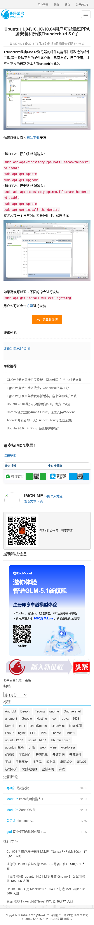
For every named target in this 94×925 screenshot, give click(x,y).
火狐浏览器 (29, 769)
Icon (54, 718)
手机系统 (22, 761)
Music (42, 915)
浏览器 (81, 761)
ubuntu (70, 733)
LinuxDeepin (38, 725)
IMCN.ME (18, 43)
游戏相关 (11, 769)
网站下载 (33, 137)
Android (10, 711)
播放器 (37, 761)
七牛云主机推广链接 (17, 680)
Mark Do (12, 799)
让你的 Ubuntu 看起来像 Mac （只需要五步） (38, 864)
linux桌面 (75, 725)
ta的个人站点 (53, 496)
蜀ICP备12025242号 (76, 915)
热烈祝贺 (23, 788)
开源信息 (42, 754)
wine (53, 747)
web (43, 747)
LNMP (9, 733)
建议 (67, 4)
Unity (31, 747)
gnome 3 (11, 718)
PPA (44, 733)
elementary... (26, 821)
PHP (33, 733)
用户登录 (43, 4)
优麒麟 (9, 754)
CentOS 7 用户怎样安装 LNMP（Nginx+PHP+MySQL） (45, 851)
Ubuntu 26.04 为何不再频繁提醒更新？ (33, 428)
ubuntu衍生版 (14, 747)
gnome (54, 711)
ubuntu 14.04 (37, 740)
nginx (22, 733)
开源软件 (75, 754)
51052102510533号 (48, 919)
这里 (29, 305)
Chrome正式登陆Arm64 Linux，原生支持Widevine (41, 412)
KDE (76, 718)
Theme (56, 733)
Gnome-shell (72, 711)
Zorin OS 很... (28, 810)
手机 (8, 761)
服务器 (51, 761)
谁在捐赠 (10, 455)
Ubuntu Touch (60, 740)
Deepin (25, 711)
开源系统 (58, 754)
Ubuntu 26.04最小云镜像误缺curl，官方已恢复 (38, 404)
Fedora (40, 711)
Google (27, 718)
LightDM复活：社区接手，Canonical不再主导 (38, 388)
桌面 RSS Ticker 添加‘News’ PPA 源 (31, 901)
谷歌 (62, 769)
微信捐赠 (10, 466)
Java (65, 718)
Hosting (42, 718)
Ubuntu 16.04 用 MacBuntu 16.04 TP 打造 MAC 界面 (43, 889)
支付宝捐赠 (55, 466)
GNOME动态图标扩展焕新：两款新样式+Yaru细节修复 (44, 379)
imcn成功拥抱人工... (33, 799)
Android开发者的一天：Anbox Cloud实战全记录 (39, 420)
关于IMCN (82, 4)
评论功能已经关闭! (17, 348)
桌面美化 (66, 761)
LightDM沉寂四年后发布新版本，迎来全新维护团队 (42, 396)
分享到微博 (50, 319)
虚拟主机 (48, 769)
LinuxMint (58, 725)
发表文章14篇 (33, 501)
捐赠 (56, 4)
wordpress (68, 747)
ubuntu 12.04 (14, 740)
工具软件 (25, 754)
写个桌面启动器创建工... (29, 832)
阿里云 (68, 919)
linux (22, 725)
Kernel (9, 725)
